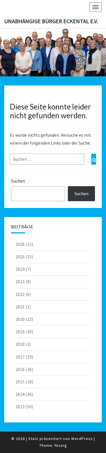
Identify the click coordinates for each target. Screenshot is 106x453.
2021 (20, 307)
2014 (20, 394)
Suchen (18, 181)
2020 (20, 319)
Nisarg (61, 445)
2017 (20, 357)
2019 (20, 331)
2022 (20, 294)
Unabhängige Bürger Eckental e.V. (51, 21)
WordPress (82, 438)
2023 (20, 281)
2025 (20, 256)
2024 (20, 269)
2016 (20, 369)
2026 (20, 244)
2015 (20, 382)
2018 (20, 344)
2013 (20, 406)
